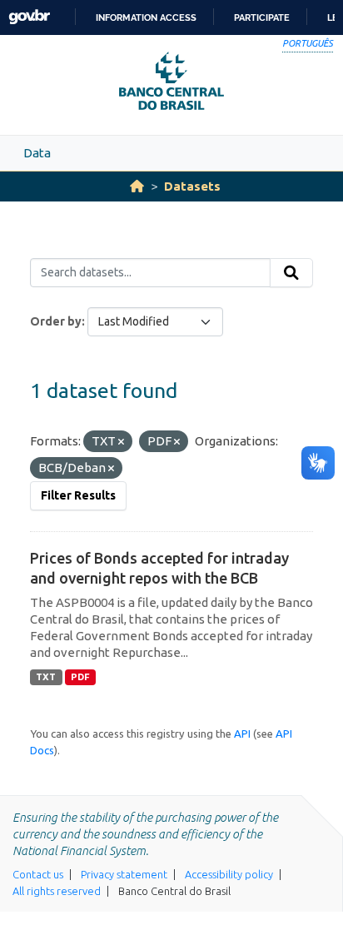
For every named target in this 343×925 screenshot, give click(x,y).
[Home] (137, 186)
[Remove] (121, 442)
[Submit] (291, 273)
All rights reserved (56, 891)
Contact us (37, 874)
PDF (80, 677)
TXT (46, 677)
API (242, 733)
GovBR (29, 17)
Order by (56, 321)
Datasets (192, 186)
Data (37, 153)
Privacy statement (124, 874)
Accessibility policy (229, 874)
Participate (262, 17)
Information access (146, 17)
